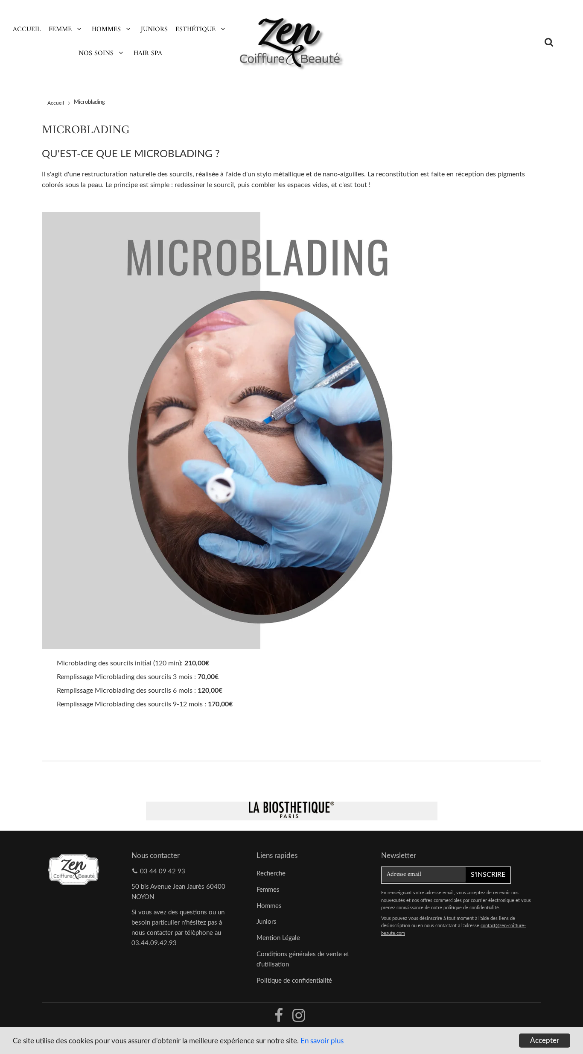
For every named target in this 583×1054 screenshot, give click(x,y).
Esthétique (195, 29)
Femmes (268, 890)
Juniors (154, 29)
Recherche (271, 873)
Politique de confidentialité (294, 981)
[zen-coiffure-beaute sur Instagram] (298, 1019)
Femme (60, 29)
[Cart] (568, 42)
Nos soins (96, 53)
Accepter (544, 1040)
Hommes (106, 29)
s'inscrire (488, 874)
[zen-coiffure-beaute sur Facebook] (279, 1019)
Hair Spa (148, 53)
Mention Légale (278, 938)
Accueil (27, 29)
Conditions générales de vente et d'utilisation (303, 959)
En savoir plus (322, 1041)
